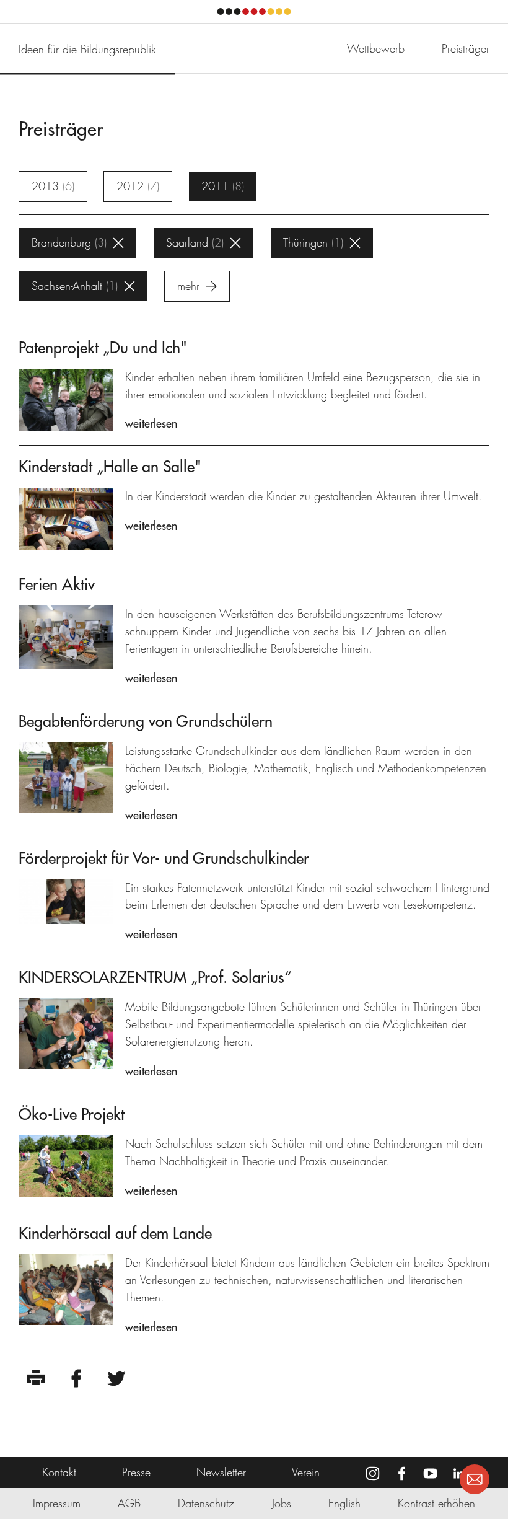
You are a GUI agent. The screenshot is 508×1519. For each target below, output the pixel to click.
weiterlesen (151, 423)
